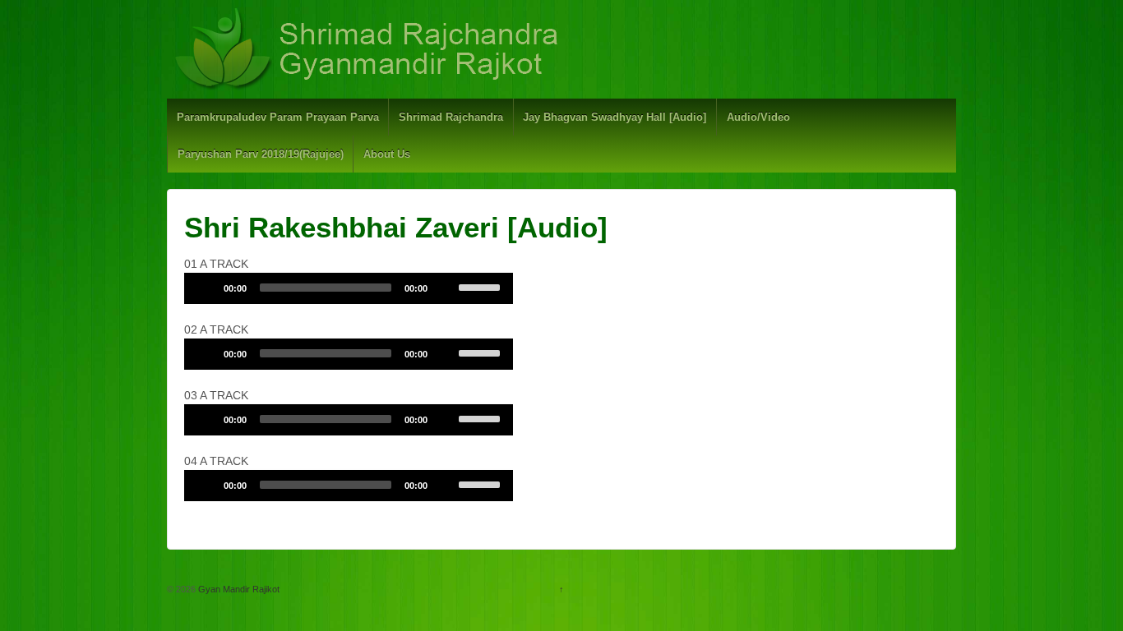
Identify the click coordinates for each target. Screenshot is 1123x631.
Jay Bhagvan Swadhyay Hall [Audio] (614, 117)
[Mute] (445, 287)
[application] (348, 288)
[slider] (482, 286)
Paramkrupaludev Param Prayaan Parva (278, 117)
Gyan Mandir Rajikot (238, 589)
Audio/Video (758, 117)
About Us (386, 154)
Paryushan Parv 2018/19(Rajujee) (261, 154)
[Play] (205, 287)
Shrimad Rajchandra (451, 117)
